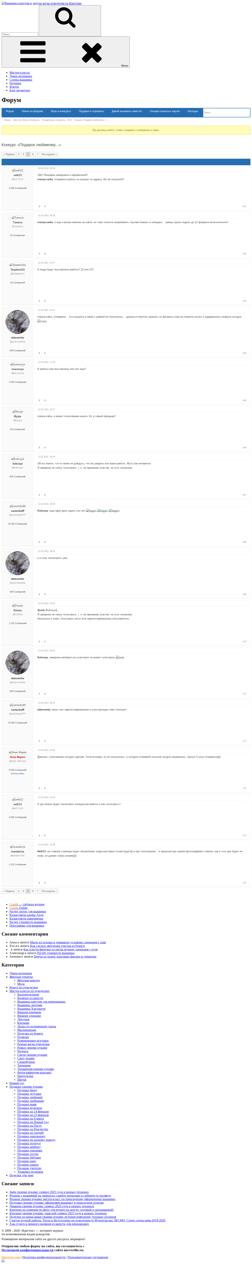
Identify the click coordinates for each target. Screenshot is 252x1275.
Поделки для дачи (21, 1175)
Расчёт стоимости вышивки (56, 953)
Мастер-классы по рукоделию (29, 991)
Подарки (15, 83)
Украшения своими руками (35, 1069)
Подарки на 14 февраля (33, 1111)
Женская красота (28, 980)
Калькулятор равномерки (26, 918)
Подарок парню (28, 1164)
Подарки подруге (29, 1143)
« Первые (9, 154)
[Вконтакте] (3, 1261)
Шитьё (21, 1079)
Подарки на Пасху (29, 1125)
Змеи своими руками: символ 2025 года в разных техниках (49, 1192)
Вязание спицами (29, 1015)
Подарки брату (27, 1090)
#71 (244, 694)
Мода (21, 984)
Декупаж (23, 1019)
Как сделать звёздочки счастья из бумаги (57, 946)
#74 (244, 835)
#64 (244, 353)
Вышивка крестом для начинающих (41, 1001)
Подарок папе (26, 1161)
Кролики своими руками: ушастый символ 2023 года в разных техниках (58, 1213)
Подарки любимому (30, 1101)
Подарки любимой (30, 1097)
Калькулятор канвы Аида (26, 915)
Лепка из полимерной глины (36, 1026)
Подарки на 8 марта (30, 1118)
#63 (244, 301)
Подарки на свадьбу (30, 1132)
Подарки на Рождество (32, 1129)
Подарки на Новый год (33, 1122)
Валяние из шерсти (30, 998)
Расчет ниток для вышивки (27, 911)
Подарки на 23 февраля (33, 1115)
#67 (244, 495)
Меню (124, 65)
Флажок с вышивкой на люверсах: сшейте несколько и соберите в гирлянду (60, 1195)
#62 (244, 253)
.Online (18, 908)
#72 (244, 741)
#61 (244, 206)
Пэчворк (23, 1037)
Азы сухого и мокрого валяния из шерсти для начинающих (49, 1224)
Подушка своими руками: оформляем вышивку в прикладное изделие (56, 1202)
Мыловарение (26, 1030)
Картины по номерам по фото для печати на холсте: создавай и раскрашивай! (61, 1209)
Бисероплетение (28, 994)
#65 (244, 400)
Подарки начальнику (31, 1136)
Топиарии (24, 1065)
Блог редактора (19, 90)
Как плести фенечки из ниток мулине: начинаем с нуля (60, 949)
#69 (244, 594)
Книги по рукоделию (23, 987)
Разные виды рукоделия (33, 1044)
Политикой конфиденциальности (28, 1250)
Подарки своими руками (26, 1086)
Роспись (22, 1051)
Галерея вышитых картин (165, 111)
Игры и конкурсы (61, 111)
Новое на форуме (32, 111)
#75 (244, 883)
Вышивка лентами (29, 1005)
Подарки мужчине (29, 1108)
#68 (244, 542)
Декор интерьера (20, 76)
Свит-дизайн (26, 1058)
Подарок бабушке (29, 1157)
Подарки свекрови (29, 1150)
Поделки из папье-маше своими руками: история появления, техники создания (62, 1216)
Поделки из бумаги (30, 1033)
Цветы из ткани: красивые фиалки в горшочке (65, 956)
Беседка (193, 111)
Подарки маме (27, 1104)
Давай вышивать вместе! (127, 111)
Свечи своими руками (32, 1054)
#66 (244, 447)
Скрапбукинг (26, 1062)
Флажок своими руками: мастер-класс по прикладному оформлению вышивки (62, 1199)
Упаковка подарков (30, 1171)
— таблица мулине (26, 904)
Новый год (16, 1083)
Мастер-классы (19, 72)
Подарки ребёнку (29, 1147)
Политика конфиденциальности (44, 1257)
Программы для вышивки (26, 925)
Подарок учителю (29, 1168)
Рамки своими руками (32, 1047)
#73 (244, 788)
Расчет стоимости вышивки (28, 922)
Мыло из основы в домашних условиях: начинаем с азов (68, 942)
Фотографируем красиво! (34, 1072)
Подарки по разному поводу (36, 1139)
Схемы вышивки (20, 79)
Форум (14, 86)
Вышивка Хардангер (31, 1008)
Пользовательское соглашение (88, 1257)
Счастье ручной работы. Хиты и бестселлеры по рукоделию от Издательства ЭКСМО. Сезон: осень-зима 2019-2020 (87, 1220)
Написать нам (11, 1257)
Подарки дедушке (29, 1093)
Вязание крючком (29, 1012)
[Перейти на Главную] (42, 3)
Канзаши (23, 1023)
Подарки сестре (27, 1154)
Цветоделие (25, 1076)
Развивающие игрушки (33, 1040)
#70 (244, 641)
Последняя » (49, 154)
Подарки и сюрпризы (91, 111)
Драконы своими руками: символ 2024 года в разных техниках (51, 1206)
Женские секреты (21, 976)
